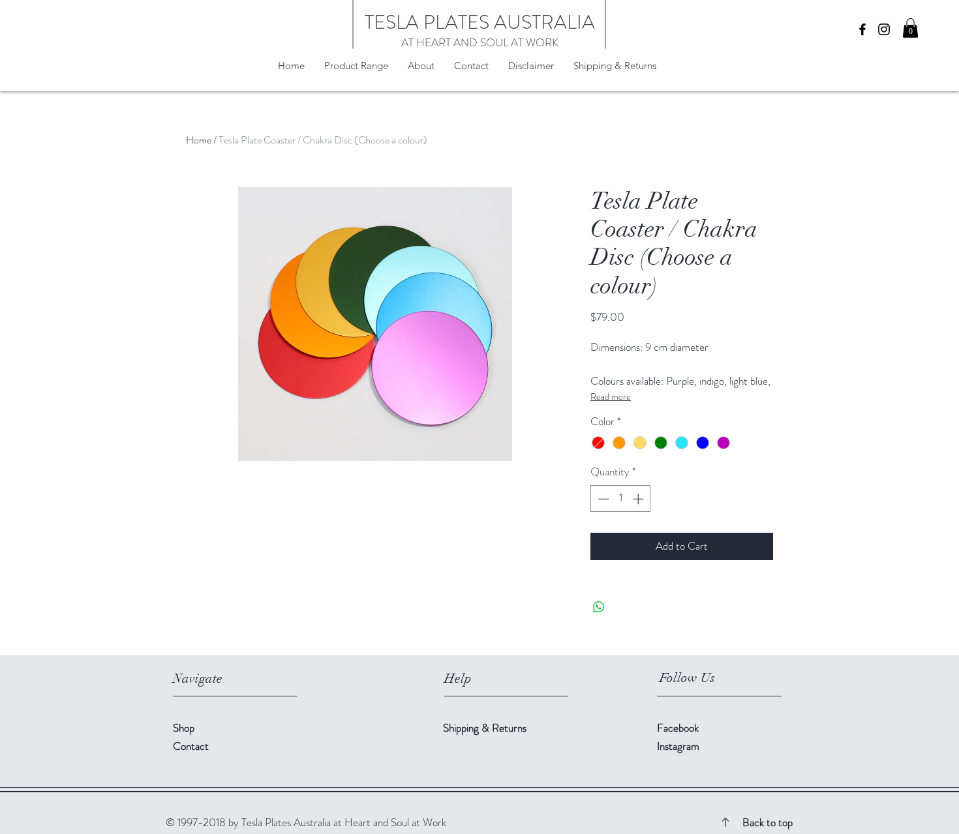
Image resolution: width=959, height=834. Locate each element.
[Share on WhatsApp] (599, 607)
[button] (910, 28)
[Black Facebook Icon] (862, 29)
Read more (610, 396)
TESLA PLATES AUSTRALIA (480, 22)
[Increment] (639, 499)
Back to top (767, 822)
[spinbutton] (621, 499)
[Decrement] (602, 499)
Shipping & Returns (486, 728)
